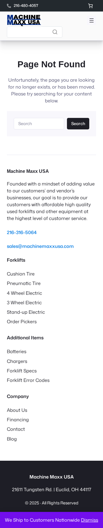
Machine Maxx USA (28, 171)
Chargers (17, 361)
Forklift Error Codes (28, 380)
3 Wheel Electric (24, 302)
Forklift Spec (20, 370)
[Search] (55, 32)
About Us (17, 410)
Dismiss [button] (89, 519)
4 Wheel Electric (24, 293)
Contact (16, 429)
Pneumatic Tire (24, 283)
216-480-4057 (26, 5)
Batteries (16, 351)
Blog (12, 438)
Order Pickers (22, 321)
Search (78, 123)
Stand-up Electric (26, 312)
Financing (18, 419)
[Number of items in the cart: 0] (90, 6)
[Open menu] (91, 20)
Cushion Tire (21, 273)
